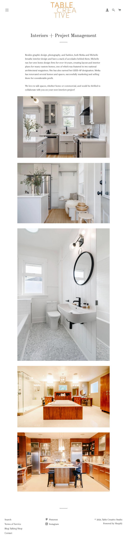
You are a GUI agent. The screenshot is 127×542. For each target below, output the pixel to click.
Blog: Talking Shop (13, 528)
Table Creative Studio (112, 519)
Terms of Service (13, 524)
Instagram (53, 524)
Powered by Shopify (112, 523)
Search (8, 519)
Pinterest (53, 519)
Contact (8, 533)
